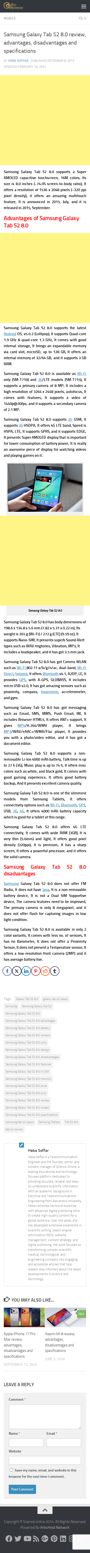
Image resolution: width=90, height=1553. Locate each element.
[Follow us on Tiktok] (81, 1538)
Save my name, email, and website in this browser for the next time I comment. (42, 1473)
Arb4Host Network (55, 1527)
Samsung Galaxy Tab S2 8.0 (23, 1013)
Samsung (11, 883)
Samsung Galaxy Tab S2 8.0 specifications (32, 1115)
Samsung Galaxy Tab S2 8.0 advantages (30, 1020)
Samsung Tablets (49, 1122)
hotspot (21, 674)
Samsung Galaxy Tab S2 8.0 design (27, 1050)
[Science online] (9, 1538)
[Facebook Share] (7, 971)
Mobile (10, 18)
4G (22, 811)
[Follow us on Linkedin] (63, 1538)
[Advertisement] (45, 120)
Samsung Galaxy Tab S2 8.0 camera (28, 1035)
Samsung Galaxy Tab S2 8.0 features (28, 1064)
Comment (17, 1399)
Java (45, 889)
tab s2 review (14, 1129)
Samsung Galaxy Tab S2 (37, 1006)
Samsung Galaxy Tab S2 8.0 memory (28, 1079)
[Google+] (45, 1538)
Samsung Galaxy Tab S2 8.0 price (26, 1086)
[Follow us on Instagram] (72, 1538)
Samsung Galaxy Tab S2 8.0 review (27, 1100)
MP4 (21, 725)
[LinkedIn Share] (26, 971)
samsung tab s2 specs (20, 1122)
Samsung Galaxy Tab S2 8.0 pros (26, 1093)
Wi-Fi (81, 373)
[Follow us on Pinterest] (54, 1538)
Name (14, 1433)
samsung (11, 1006)
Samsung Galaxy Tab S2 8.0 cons (26, 1042)
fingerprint (49, 692)
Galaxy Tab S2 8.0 (27, 999)
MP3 (7, 731)
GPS (22, 680)
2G (70, 419)
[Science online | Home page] (17, 6)
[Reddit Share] (45, 971)
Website (15, 1451)
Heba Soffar (18, 61)
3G (40, 379)
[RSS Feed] (36, 1538)
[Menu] (84, 6)
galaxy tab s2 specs (55, 999)
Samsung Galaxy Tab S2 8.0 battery (28, 1028)
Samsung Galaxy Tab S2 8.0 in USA (27, 1071)
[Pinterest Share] (35, 971)
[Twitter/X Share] (17, 971)
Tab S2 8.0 (71, 1122)
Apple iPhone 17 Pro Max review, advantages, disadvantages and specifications (20, 1345)
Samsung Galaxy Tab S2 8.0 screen (27, 1107)
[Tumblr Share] (55, 971)
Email (51, 1433)
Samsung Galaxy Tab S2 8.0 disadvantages (32, 1057)
